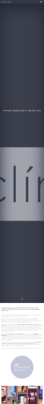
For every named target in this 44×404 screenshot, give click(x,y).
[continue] (22, 298)
